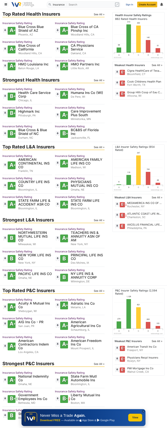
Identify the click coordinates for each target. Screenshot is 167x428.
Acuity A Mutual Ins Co (34, 305)
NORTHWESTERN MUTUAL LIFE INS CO (33, 236)
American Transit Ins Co (142, 346)
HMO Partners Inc (85, 64)
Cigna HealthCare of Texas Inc (144, 70)
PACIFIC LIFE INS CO (35, 274)
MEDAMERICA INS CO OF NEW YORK (144, 203)
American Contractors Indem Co (33, 344)
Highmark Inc (29, 111)
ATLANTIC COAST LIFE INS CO (144, 213)
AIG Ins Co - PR (30, 322)
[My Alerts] (161, 4)
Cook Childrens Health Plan (144, 81)
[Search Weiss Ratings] (49, 4)
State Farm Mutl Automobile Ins (84, 378)
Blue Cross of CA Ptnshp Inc (85, 29)
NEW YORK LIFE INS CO (34, 257)
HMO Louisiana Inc (33, 64)
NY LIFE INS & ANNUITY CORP (84, 275)
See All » (157, 65)
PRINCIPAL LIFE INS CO (87, 257)
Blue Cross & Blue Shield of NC (32, 132)
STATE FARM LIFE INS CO (85, 202)
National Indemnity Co (33, 378)
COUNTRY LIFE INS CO (34, 184)
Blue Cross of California (29, 47)
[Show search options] (117, 4)
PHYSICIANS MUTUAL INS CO (84, 184)
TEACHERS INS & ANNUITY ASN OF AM (85, 236)
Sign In (129, 4)
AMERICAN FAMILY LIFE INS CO (86, 161)
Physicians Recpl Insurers (142, 357)
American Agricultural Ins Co (86, 324)
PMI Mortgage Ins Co (140, 368)
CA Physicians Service (82, 47)
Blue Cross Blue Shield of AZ (31, 29)
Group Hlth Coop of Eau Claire (144, 92)
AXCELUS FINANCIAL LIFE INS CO (144, 224)
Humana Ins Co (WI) (87, 93)
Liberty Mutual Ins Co (85, 397)
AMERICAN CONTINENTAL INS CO (34, 163)
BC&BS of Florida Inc (85, 132)
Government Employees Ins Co (32, 397)
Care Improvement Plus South (86, 113)
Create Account (147, 4)
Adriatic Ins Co (83, 303)
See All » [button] (99, 14)
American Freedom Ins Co (86, 342)
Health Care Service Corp (34, 94)
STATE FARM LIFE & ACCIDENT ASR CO (34, 202)
